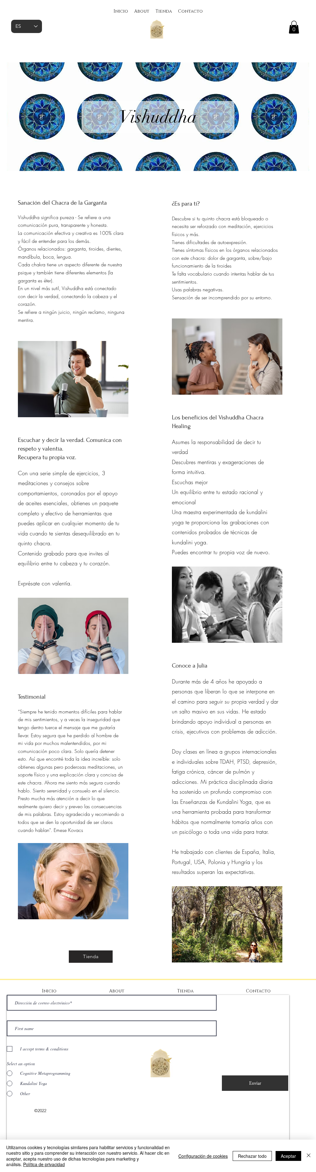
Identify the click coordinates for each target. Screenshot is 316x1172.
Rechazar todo (252, 1156)
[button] (294, 27)
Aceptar (288, 1156)
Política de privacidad (44, 1164)
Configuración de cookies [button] (203, 1156)
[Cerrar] (308, 1156)
